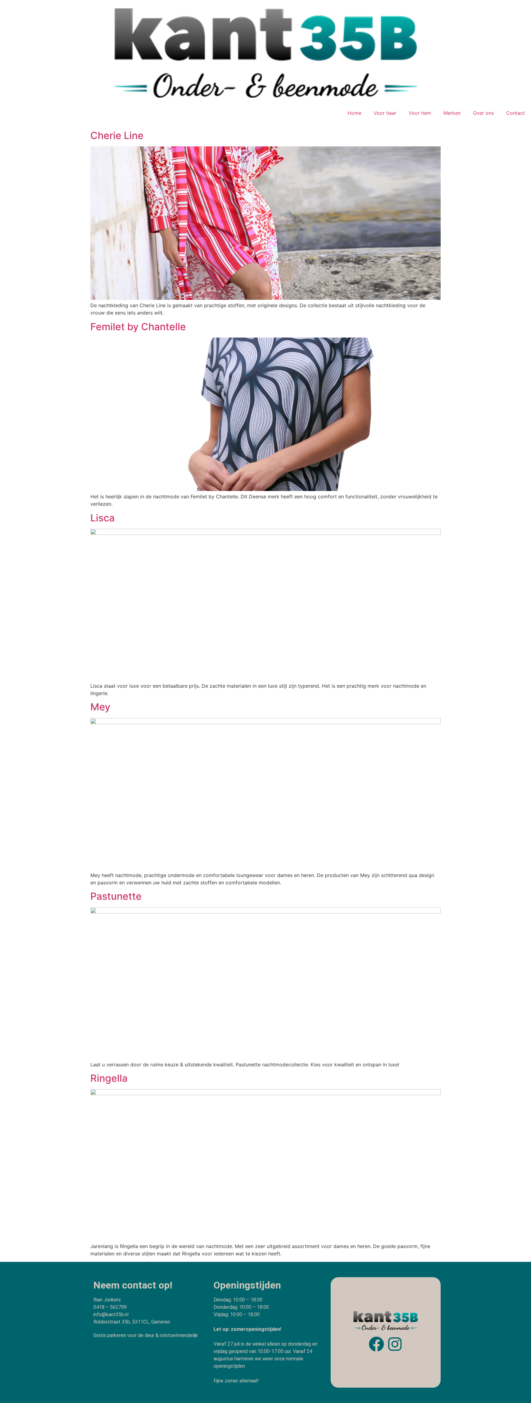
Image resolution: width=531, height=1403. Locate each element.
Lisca (102, 518)
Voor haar (385, 113)
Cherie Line (117, 135)
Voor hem (420, 113)
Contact (515, 113)
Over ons (483, 113)
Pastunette (116, 896)
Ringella (109, 1078)
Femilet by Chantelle (138, 327)
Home (354, 113)
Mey (100, 707)
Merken (452, 113)
